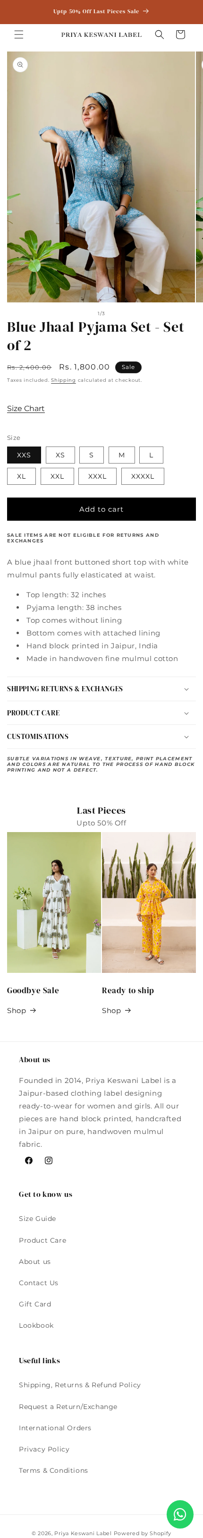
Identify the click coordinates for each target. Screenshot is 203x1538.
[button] (18, 34)
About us (35, 1261)
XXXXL (142, 476)
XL (21, 476)
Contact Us (39, 1283)
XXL (57, 476)
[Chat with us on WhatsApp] (180, 1514)
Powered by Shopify (143, 1533)
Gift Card (35, 1304)
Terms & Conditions (53, 1470)
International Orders (55, 1428)
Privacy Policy (44, 1449)
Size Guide (37, 1218)
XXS (24, 455)
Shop (16, 1010)
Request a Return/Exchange (68, 1406)
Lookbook (36, 1325)
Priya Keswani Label (82, 1533)
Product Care (42, 1240)
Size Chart (26, 408)
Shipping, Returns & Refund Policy (80, 1385)
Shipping (63, 380)
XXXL (97, 476)
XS (60, 455)
